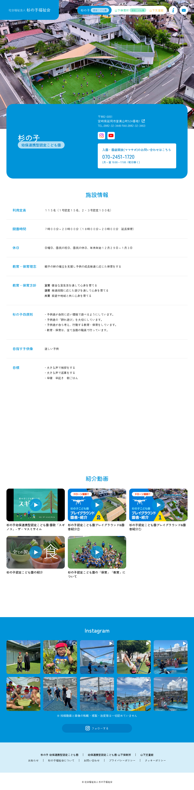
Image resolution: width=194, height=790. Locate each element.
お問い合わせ (92, 760)
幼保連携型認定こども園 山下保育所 (109, 755)
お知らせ (33, 760)
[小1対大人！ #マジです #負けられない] (97, 657)
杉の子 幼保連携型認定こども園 (59, 755)
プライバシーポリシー (122, 760)
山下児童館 (146, 755)
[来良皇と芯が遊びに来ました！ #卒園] (23, 657)
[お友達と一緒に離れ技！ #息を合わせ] (134, 657)
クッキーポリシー (155, 760)
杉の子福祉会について (61, 760)
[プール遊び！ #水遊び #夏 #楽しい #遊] (171, 657)
